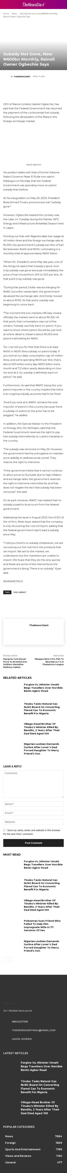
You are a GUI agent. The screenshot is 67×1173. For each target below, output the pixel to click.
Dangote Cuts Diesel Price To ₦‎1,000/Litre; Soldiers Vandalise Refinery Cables (15, 663)
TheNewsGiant (22, 76)
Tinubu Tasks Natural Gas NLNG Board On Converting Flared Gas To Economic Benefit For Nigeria (42, 708)
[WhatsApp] (43, 88)
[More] (53, 88)
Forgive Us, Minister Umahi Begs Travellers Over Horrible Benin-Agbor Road (43, 687)
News (14, 13)
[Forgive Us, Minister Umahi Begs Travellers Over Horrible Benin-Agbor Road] (12, 689)
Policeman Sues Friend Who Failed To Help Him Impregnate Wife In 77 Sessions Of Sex (42, 925)
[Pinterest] (33, 88)
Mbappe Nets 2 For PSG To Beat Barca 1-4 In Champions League (49, 662)
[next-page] (10, 959)
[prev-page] (5, 959)
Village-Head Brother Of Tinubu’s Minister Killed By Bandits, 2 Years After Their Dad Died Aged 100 (42, 728)
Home (6, 13)
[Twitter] (23, 88)
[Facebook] (14, 88)
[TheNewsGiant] (7, 76)
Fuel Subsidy (19, 592)
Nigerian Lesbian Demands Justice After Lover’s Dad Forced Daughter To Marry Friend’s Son (41, 748)
